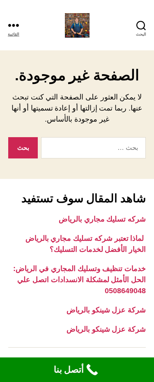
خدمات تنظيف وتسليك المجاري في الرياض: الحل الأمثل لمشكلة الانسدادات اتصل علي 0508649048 (79, 279)
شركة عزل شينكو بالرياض (106, 310)
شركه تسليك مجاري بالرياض (102, 219)
